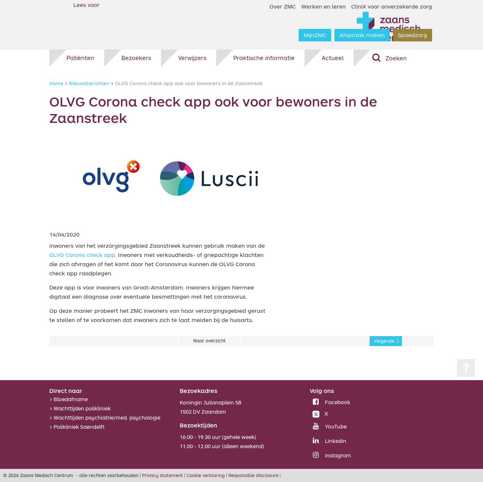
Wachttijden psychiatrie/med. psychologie (107, 417)
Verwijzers (192, 58)
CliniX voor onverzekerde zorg (391, 6)
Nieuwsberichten (89, 83)
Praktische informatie (264, 58)
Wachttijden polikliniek (82, 408)
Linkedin (335, 441)
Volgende (384, 341)
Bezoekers (136, 58)
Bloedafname (71, 399)
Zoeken (396, 58)
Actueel (333, 58)
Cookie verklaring (206, 475)
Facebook (337, 402)
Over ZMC (282, 6)
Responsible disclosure (253, 475)
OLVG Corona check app (82, 254)
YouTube (336, 426)
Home (56, 83)
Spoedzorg (412, 35)
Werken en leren (323, 6)
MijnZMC (315, 35)
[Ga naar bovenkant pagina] (466, 368)
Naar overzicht (209, 340)
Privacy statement (162, 475)
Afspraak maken (362, 35)
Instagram (338, 455)
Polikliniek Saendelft (79, 427)
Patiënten (80, 58)
